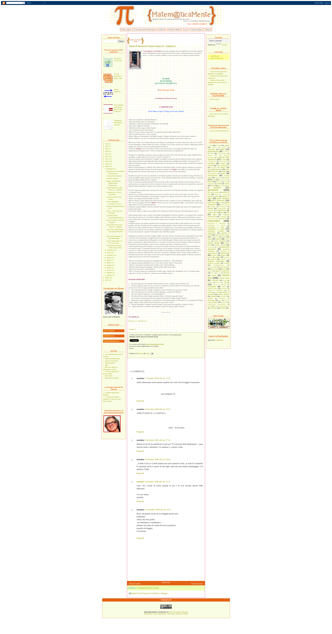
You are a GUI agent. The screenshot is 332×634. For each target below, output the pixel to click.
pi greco (214, 255)
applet (222, 149)
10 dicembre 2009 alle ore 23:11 (158, 510)
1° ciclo (210, 145)
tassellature (222, 298)
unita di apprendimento (222, 306)
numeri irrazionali (220, 241)
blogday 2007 (212, 155)
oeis (217, 247)
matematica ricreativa (216, 231)
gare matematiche (223, 185)
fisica (225, 181)
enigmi (224, 171)
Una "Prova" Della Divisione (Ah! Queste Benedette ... (115, 232)
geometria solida (213, 196)
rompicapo (215, 280)
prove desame (224, 267)
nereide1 (140, 481)
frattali (219, 183)
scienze (210, 282)
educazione (214, 171)
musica (223, 237)
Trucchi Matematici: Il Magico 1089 (118, 76)
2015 (107, 151)
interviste (210, 210)
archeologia (226, 151)
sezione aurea (212, 288)
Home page (125, 29)
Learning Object (196, 29)
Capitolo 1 (132, 329)
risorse (214, 275)
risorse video (224, 278)
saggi (224, 280)
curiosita (210, 165)
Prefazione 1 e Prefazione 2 (137, 321)
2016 (107, 149)
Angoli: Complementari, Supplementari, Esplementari (113, 183)
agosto (109, 257)
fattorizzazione (223, 179)
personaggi (225, 253)
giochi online (212, 202)
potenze (226, 257)
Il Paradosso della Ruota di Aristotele (118, 123)
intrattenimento (221, 210)
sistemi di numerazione (215, 290)
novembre (110, 250)
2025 (107, 144)
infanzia (213, 206)
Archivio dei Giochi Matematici (219, 131)
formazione (211, 183)
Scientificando (214, 56)
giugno (109, 262)
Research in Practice (111, 361)
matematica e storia (216, 229)
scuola (226, 282)
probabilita (223, 259)
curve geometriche (223, 165)
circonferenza (212, 161)
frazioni (227, 183)
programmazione (219, 265)
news (210, 239)
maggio (109, 265)
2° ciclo (218, 145)
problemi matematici (216, 261)
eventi (227, 178)
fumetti (213, 185)
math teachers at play (222, 235)
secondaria (212, 287)
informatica (223, 206)
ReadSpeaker (219, 340)
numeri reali (211, 247)
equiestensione (212, 173)
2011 (107, 161)
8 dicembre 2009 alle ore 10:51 (157, 409)
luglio (108, 260)
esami (223, 173)
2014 (107, 154)
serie (223, 286)
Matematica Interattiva (112, 378)
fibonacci (219, 181)
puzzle (224, 269)
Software (161, 29)
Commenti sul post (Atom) (148, 588)
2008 (107, 277)
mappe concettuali (213, 218)
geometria (213, 190)
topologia (224, 302)
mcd (212, 237)
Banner (208, 29)
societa (217, 292)
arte (211, 153)
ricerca (219, 273)
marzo (109, 270)
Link (185, 29)
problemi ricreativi (214, 263)
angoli (224, 147)
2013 (107, 156)
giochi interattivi (223, 198)
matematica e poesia (216, 225)
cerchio (223, 159)
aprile (109, 267)
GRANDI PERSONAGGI (111, 341)
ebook (227, 169)
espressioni (218, 177)
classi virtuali (223, 161)
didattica (222, 167)
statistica (213, 296)
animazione (211, 149)
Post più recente (134, 584)
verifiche (223, 308)
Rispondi (140, 401)
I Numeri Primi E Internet (114, 176)
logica (214, 214)
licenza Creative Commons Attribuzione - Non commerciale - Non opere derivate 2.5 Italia (166, 613)
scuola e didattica (219, 284)
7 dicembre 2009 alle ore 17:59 (157, 378)
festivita (210, 181)
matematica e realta (216, 227)
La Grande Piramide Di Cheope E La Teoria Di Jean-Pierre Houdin (112, 399)
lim (228, 212)
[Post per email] (152, 353)
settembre (110, 255)
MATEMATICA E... (109, 336)
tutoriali (210, 306)
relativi (212, 273)
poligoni (217, 257)
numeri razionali (220, 245)
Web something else (216, 58)
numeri (218, 239)
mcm (217, 237)
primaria (213, 259)
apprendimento (213, 151)
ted (220, 300)
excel (214, 179)
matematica (214, 221)
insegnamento (222, 208)
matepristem (212, 233)
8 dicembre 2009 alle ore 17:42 (157, 440)
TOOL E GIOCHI (108, 331)
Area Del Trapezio (112, 178)
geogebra (217, 188)
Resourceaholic (110, 363)
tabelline (210, 298)
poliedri (210, 257)
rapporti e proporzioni (222, 271)
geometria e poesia (221, 194)
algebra (226, 145)
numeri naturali (214, 243)
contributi (211, 164)
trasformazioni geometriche (217, 304)
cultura (223, 163)
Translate (224, 45)
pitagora (223, 255)
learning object (212, 212)
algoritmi (214, 147)
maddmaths (223, 216)
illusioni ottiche (224, 204)
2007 (107, 280)
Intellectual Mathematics (112, 358)
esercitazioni (212, 175)
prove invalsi (215, 269)
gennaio (109, 275)
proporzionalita (212, 267)
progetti (226, 263)
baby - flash (108, 376)
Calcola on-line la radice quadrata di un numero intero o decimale (217, 82)
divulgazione (218, 169)
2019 (107, 146)
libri (222, 212)
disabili (210, 169)
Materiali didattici (174, 29)
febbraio (109, 272)
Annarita (140, 353)
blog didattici (222, 153)
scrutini (218, 282)
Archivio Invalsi (214, 99)
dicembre (110, 169)
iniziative (210, 208)
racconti (210, 271)
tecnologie (211, 300)
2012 (107, 159)
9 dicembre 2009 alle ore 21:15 (157, 481)
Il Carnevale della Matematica (144, 29)
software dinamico (223, 294)
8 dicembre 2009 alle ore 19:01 (157, 459)
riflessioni (226, 273)
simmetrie (224, 288)
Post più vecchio (197, 584)
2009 (107, 166)
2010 (107, 164)
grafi (220, 202)
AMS (106, 365)
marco (224, 218)
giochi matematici (218, 200)
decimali (214, 167)
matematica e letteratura (217, 223)
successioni (223, 296)
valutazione (213, 308)
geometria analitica (213, 192)
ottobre (109, 252)
